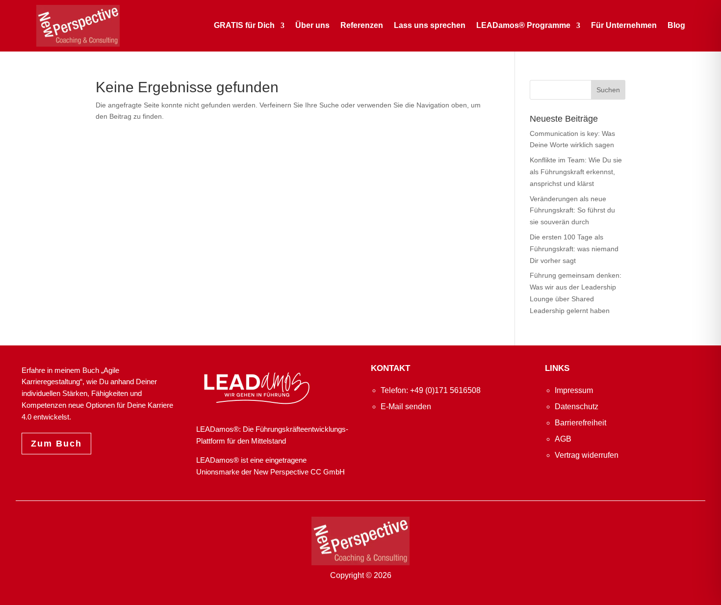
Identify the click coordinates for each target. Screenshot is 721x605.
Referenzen (361, 25)
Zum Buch (56, 443)
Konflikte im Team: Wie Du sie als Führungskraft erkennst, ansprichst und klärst (576, 171)
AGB (563, 439)
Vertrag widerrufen (586, 455)
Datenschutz (576, 406)
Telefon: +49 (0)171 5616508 (431, 390)
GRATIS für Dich (244, 25)
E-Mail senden (406, 406)
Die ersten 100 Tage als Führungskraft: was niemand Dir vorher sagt (574, 248)
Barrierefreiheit (580, 423)
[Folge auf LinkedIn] (379, 433)
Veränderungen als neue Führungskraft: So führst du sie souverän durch (572, 210)
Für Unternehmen (624, 25)
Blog (676, 25)
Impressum (574, 390)
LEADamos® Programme (523, 25)
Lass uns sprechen (429, 25)
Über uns (312, 25)
